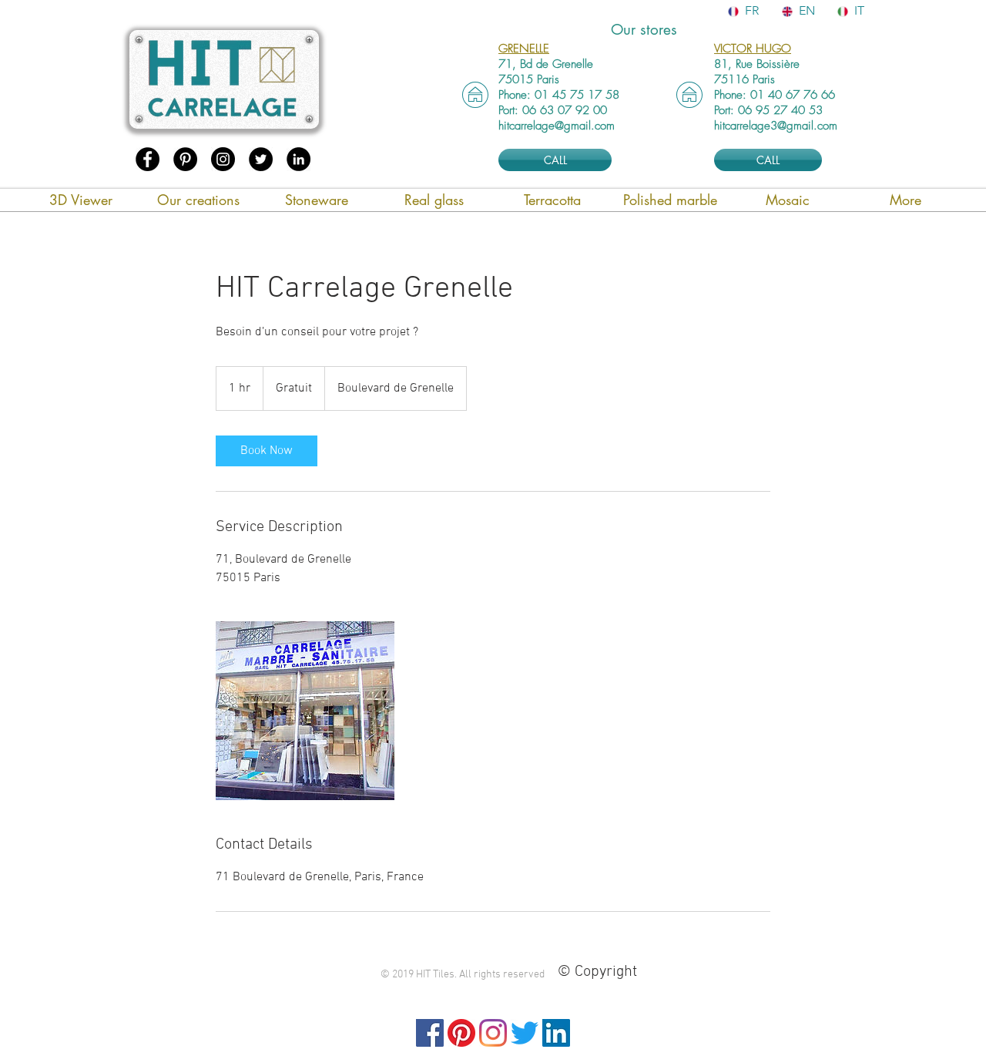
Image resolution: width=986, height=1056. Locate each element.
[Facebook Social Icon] (430, 1033)
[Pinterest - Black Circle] (185, 159)
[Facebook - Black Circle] (147, 159)
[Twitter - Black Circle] (261, 159)
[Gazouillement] (524, 1033)
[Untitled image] (305, 710)
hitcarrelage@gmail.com (556, 125)
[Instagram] (493, 1033)
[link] (266, 451)
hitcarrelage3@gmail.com (775, 125)
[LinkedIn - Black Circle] (298, 159)
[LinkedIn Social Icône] (556, 1033)
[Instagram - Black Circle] (223, 159)
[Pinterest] (461, 1033)
